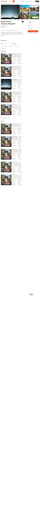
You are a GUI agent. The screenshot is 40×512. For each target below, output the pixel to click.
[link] (11, 58)
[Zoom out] (38, 41)
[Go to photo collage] (10, 12)
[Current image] (5, 63)
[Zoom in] (38, 40)
